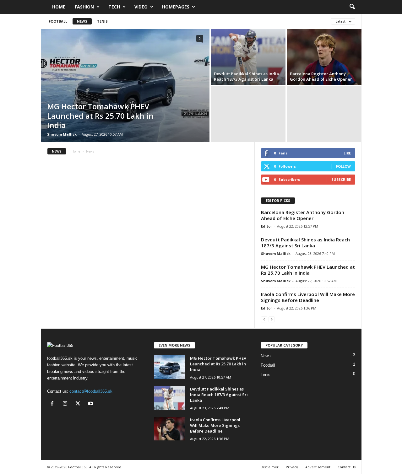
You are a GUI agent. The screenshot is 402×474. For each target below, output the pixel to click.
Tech (114, 7)
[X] (79, 404)
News (82, 21)
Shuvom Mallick (62, 134)
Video (141, 7)
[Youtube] (91, 404)
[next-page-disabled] (272, 319)
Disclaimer (270, 467)
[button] (352, 7)
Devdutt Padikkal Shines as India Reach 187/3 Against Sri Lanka (246, 76)
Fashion (84, 7)
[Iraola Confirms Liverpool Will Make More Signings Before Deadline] (169, 428)
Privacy (292, 467)
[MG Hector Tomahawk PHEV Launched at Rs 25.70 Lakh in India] (125, 85)
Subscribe (341, 179)
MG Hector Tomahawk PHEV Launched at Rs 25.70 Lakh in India (100, 115)
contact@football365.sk (90, 391)
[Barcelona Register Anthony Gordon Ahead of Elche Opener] (324, 57)
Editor (266, 226)
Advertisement (317, 467)
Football (58, 21)
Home (58, 7)
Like (347, 153)
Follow (343, 166)
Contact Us (347, 467)
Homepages (175, 7)
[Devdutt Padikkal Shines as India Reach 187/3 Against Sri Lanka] (248, 57)
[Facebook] (53, 404)
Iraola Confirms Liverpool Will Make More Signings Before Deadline (308, 297)
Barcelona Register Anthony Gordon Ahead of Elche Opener (321, 76)
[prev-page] (264, 319)
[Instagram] (66, 404)
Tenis (102, 21)
